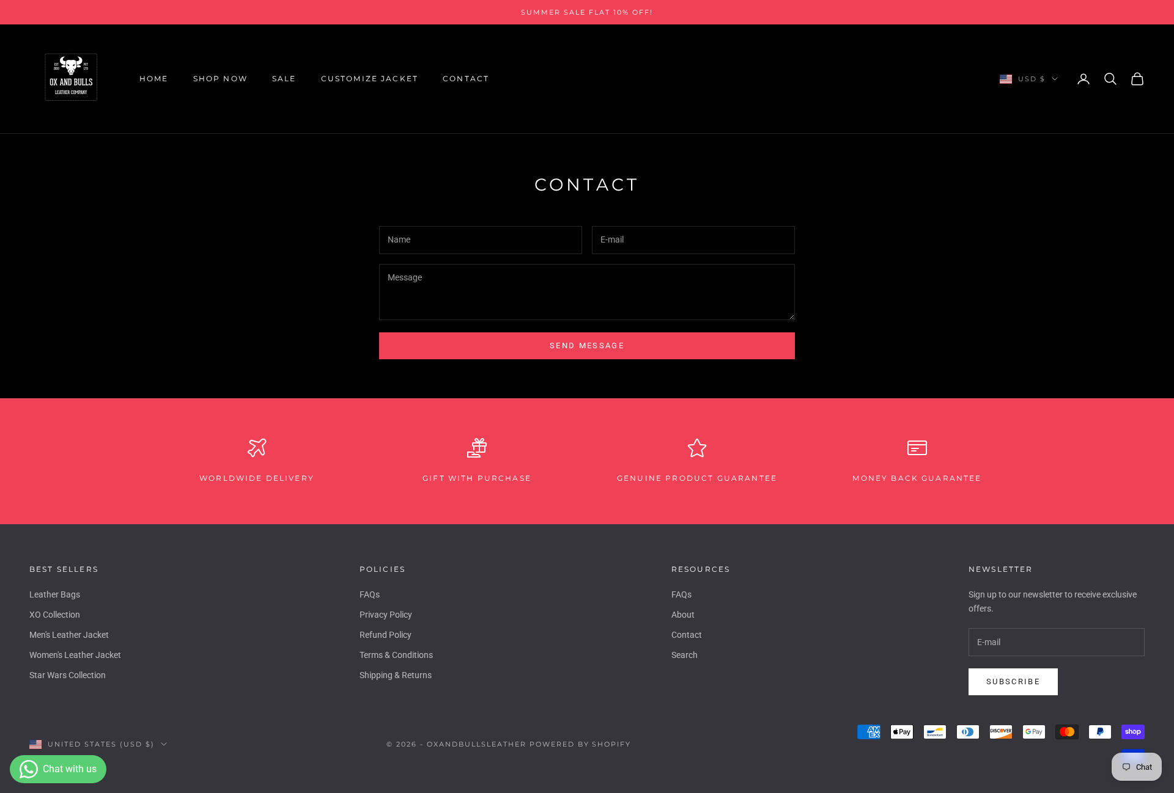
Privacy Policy (386, 614)
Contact (466, 78)
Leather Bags (54, 594)
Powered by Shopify (581, 744)
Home (154, 78)
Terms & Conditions (396, 655)
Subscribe (1013, 681)
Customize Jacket (370, 78)
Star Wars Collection (67, 675)
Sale (284, 78)
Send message (587, 345)
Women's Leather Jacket (75, 655)
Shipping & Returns (396, 675)
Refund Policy (386, 635)
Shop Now (220, 78)
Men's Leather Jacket (69, 635)
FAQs (370, 594)
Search (684, 655)
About (683, 614)
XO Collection (54, 614)
